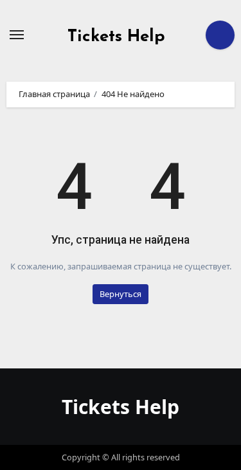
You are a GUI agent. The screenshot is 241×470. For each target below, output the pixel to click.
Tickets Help (116, 37)
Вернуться (120, 294)
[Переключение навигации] (16, 34)
